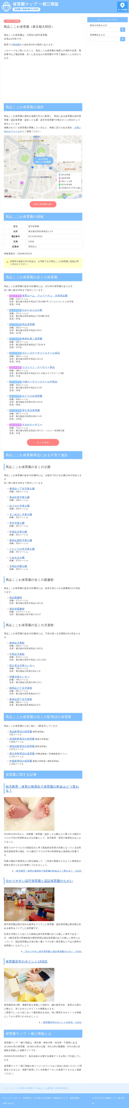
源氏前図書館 (17, 609)
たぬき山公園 (17, 557)
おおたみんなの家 (32, 310)
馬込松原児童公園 (19, 497)
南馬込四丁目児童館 (20, 699)
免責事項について (60, 1098)
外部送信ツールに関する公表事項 (37, 1098)
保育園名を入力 (97, 35)
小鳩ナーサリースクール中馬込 (39, 381)
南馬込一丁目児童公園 (22, 488)
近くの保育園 (122, 10)
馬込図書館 (15, 597)
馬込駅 (16, 44)
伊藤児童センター (19, 676)
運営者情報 (74, 1098)
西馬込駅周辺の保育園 (22, 746)
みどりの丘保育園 (32, 396)
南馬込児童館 (17, 643)
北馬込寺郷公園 (18, 566)
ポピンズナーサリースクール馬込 (41, 353)
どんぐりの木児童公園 (22, 549)
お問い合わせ (8, 1103)
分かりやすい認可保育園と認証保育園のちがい (39, 881)
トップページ (9, 1088)
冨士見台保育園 (31, 410)
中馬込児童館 (17, 654)
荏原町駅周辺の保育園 (22, 739)
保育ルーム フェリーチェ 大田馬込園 (45, 295)
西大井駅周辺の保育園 (22, 753)
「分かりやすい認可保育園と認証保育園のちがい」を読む (52, 951)
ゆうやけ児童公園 (19, 506)
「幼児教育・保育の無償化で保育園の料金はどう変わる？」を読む (48, 871)
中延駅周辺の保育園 (20, 761)
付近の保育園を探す (43, 204)
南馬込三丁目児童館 (20, 688)
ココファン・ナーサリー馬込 (38, 367)
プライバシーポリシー (12, 1098)
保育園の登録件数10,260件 (26, 9)
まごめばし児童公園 (20, 514)
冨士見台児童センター (22, 665)
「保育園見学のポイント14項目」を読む (61, 1022)
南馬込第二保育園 (32, 338)
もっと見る (43, 442)
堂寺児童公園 (17, 523)
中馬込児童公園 (18, 531)
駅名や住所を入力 (98, 25)
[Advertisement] (43, 80)
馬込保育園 (28, 324)
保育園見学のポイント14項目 (27, 961)
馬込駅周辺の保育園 (20, 731)
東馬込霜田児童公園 (20, 540)
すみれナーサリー (32, 424)
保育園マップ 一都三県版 (36, 4)
